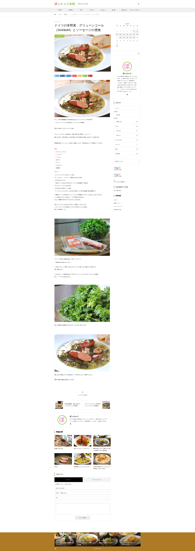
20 (127, 37)
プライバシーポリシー (135, 10)
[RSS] (55, 548)
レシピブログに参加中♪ (119, 181)
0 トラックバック (97, 479)
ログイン (116, 200)
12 (123, 34)
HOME (59, 10)
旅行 (81, 10)
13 (127, 34)
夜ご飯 (113, 10)
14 (130, 34)
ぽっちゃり (127, 73)
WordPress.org (117, 209)
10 (117, 34)
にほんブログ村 (117, 169)
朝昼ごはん (124, 10)
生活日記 (70, 10)
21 (130, 37)
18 (120, 37)
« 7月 (116, 46)
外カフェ (92, 10)
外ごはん (103, 10)
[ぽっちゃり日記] (64, 3)
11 (120, 34)
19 (123, 37)
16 (137, 34)
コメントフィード (118, 206)
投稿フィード (117, 203)
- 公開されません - (61, 492)
